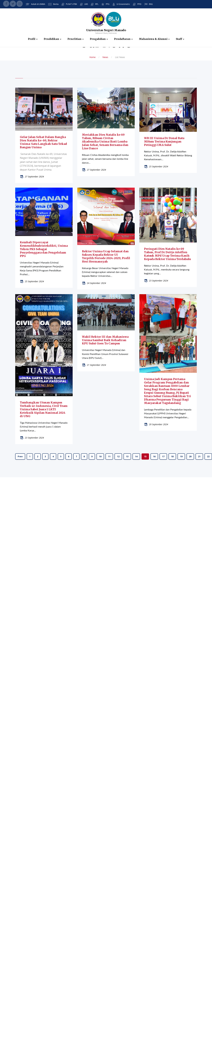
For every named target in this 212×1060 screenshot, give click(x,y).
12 (118, 456)
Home (92, 57)
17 (163, 456)
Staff (179, 39)
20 (190, 456)
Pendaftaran (122, 39)
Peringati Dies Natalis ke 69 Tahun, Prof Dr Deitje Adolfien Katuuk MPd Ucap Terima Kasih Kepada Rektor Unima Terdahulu (167, 254)
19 (181, 456)
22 (208, 456)
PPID (139, 4)
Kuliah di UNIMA (38, 4)
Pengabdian (98, 39)
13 (127, 456)
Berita (56, 4)
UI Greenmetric (123, 4)
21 (199, 456)
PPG (107, 4)
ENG (151, 4)
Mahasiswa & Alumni (153, 39)
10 (100, 456)
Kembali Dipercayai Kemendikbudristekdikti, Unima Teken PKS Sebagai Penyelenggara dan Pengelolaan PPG (44, 249)
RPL (96, 4)
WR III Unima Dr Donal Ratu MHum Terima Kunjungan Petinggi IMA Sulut (164, 141)
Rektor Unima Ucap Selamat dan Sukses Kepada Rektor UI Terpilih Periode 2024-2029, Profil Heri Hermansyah (106, 256)
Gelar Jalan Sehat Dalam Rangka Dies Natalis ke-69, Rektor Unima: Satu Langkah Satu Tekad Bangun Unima (43, 142)
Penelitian (74, 39)
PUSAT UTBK (71, 4)
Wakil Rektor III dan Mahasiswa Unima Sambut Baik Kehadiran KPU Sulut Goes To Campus (105, 340)
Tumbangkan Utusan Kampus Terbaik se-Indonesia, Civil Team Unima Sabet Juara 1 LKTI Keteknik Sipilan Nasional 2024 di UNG (44, 409)
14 (136, 456)
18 (172, 456)
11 (109, 456)
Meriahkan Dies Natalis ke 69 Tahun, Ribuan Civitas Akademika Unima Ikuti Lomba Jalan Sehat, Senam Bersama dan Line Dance (105, 141)
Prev (20, 456)
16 (154, 456)
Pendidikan (51, 39)
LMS (86, 4)
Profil (31, 39)
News (105, 57)
